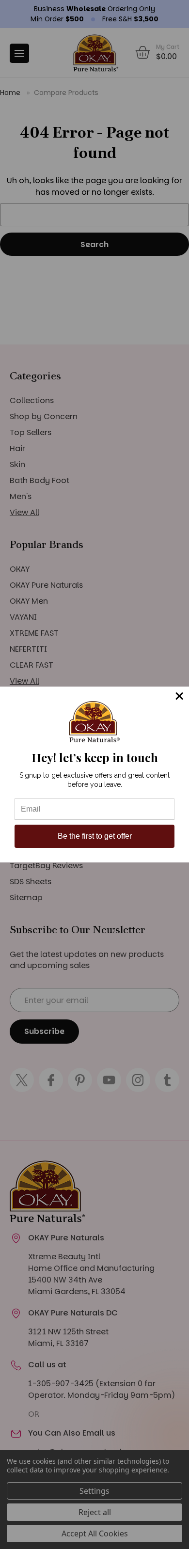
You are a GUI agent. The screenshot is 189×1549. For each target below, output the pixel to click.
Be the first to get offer (95, 836)
